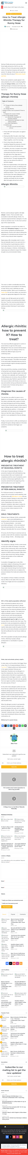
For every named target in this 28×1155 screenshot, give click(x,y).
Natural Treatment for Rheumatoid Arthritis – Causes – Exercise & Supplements (7, 846)
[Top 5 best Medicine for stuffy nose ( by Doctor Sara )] (21, 838)
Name (3, 881)
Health (16, 10)
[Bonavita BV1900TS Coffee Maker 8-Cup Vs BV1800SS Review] (6, 930)
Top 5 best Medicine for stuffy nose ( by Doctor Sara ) (20, 845)
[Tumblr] (11, 726)
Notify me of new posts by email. (10, 903)
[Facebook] (3, 726)
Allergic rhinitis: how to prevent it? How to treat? (14, 111)
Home (12, 10)
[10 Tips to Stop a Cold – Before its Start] (7, 821)
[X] (5, 726)
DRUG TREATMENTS (12, 123)
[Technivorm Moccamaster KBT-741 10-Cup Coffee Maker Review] (6, 939)
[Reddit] (17, 726)
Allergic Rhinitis (10, 108)
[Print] (14, 728)
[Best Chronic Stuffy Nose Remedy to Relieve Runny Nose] (6, 956)
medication (4, 519)
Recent (4, 914)
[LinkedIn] (8, 726)
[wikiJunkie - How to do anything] (7, 2)
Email (3, 887)
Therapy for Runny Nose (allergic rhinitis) (14, 106)
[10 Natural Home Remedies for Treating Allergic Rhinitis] (21, 821)
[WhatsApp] (22, 726)
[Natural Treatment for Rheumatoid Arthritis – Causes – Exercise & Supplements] (7, 838)
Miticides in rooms (17, 496)
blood (2, 625)
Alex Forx (8, 26)
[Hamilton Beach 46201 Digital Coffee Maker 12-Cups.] (6, 948)
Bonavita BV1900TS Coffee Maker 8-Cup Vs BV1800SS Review (18, 929)
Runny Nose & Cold (16, 13)
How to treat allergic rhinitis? (10, 115)
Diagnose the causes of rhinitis (12, 113)
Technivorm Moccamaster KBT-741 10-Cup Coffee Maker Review (18, 937)
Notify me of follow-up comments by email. (12, 900)
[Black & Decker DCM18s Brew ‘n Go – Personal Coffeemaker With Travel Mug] (6, 921)
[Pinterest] (14, 726)
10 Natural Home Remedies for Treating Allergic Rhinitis (19, 829)
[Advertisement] (14, 47)
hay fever (4, 667)
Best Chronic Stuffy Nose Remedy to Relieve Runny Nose (18, 955)
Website (3, 894)
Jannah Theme (4, 1150)
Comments (23, 914)
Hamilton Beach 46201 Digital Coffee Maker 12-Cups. (17, 946)
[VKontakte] (20, 726)
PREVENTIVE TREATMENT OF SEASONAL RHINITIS (14, 118)
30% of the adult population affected (15, 127)
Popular (13, 914)
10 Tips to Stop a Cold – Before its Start (7, 827)
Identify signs (8, 125)
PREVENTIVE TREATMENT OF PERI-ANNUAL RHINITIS (16, 121)
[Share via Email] (25, 726)
